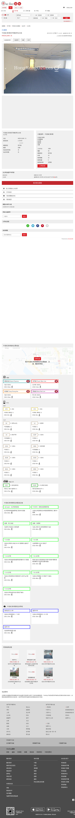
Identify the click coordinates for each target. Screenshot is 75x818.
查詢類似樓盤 (37, 183)
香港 (7, 752)
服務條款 (49, 814)
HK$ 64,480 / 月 (14, 679)
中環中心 (48, 710)
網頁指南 (9, 779)
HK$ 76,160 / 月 (48, 679)
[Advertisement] (37, 111)
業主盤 (5, 18)
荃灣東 (28, 731)
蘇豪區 (28, 710)
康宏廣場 (48, 729)
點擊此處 (37, 358)
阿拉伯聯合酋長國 (39, 782)
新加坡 (32, 752)
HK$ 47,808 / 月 (14, 662)
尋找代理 (9, 776)
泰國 (25, 752)
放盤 (11, 7)
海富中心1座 (49, 718)
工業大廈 (27, 10)
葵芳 (27, 718)
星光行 (48, 659)
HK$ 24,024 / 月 (48, 662)
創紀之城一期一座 (51, 731)
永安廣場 (14, 677)
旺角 (27, 715)
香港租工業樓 (65, 768)
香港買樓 (63, 776)
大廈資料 (16, 40)
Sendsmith (70, 239)
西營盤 (28, 729)
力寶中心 (48, 712)
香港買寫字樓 (65, 779)
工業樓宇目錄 (62, 743)
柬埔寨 (36, 768)
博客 (7, 788)
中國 (35, 762)
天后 (27, 720)
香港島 (48, 707)
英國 (35, 776)
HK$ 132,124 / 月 (31, 662)
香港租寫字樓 (65, 765)
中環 (7, 707)
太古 (27, 726)
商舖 (48, 10)
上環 (7, 712)
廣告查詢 (9, 768)
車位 (37, 10)
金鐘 (7, 726)
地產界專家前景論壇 (12, 796)
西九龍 (28, 734)
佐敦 (27, 723)
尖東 (7, 720)
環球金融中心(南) (31, 659)
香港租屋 (63, 762)
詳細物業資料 (7, 40)
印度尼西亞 (48, 752)
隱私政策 (54, 814)
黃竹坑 (8, 731)
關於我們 (9, 762)
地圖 (23, 40)
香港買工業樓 (65, 782)
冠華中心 (48, 726)
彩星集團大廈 (31, 677)
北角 (7, 729)
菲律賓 (19, 752)
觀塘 (7, 723)
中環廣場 (48, 715)
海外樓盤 (4, 7)
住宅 (4, 10)
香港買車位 (64, 787)
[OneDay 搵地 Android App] (53, 809)
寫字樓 (16, 10)
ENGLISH (69, 7)
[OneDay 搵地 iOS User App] (38, 809)
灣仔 (7, 710)
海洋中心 (14, 659)
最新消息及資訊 (10, 765)
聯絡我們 (9, 771)
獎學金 (8, 773)
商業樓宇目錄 (36, 743)
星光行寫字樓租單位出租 (48, 664)
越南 (13, 752)
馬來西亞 (39, 752)
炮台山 (28, 707)
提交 (24, 216)
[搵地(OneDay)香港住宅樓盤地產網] (11, 3)
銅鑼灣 (8, 718)
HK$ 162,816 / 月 (31, 679)
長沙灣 (28, 712)
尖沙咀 (8, 715)
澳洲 (35, 773)
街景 (29, 40)
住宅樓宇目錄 (10, 743)
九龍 (47, 723)
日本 (35, 765)
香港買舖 (63, 784)
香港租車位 (64, 773)
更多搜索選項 (67, 21)
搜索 (66, 18)
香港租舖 (63, 771)
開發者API (9, 790)
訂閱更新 (42, 166)
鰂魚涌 (8, 734)
